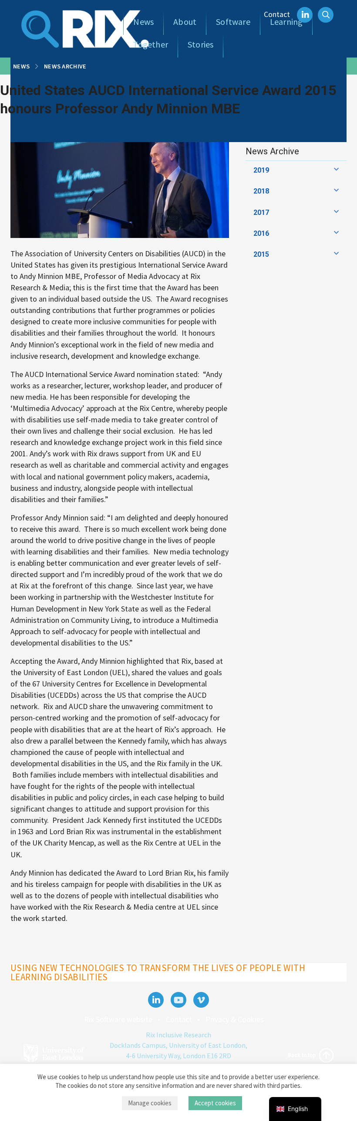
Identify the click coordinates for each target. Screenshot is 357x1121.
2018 (261, 191)
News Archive (65, 66)
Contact (277, 14)
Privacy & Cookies (234, 1019)
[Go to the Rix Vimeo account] (201, 999)
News (143, 21)
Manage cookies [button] (150, 1103)
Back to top (302, 1054)
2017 (261, 212)
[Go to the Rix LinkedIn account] (156, 999)
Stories (200, 44)
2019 (261, 170)
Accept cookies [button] (215, 1103)
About (184, 21)
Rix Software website (118, 1019)
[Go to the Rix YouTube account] (178, 999)
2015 (261, 254)
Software (233, 21)
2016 (261, 233)
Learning (286, 21)
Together (150, 44)
